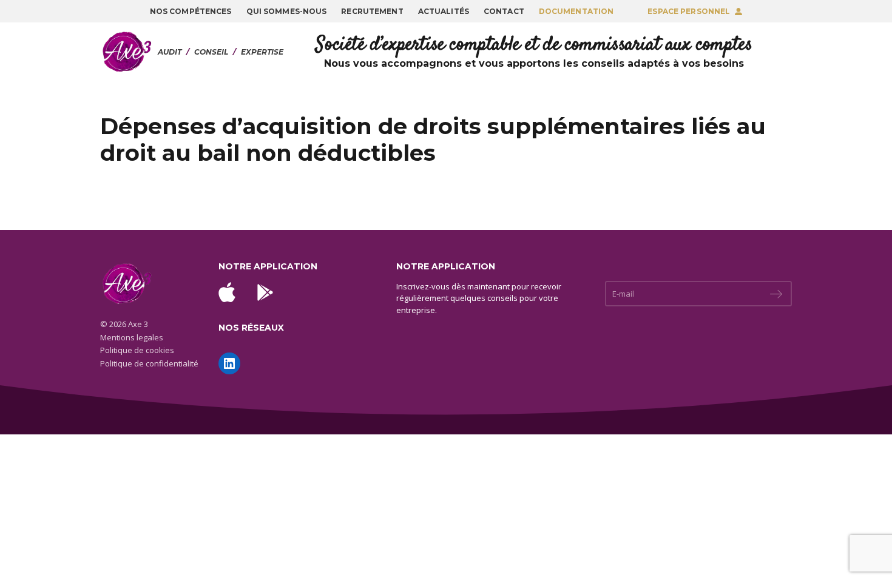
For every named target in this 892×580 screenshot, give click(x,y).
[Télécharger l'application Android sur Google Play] (265, 292)
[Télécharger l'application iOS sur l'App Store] (226, 292)
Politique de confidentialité (149, 363)
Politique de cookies (137, 350)
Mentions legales (131, 337)
